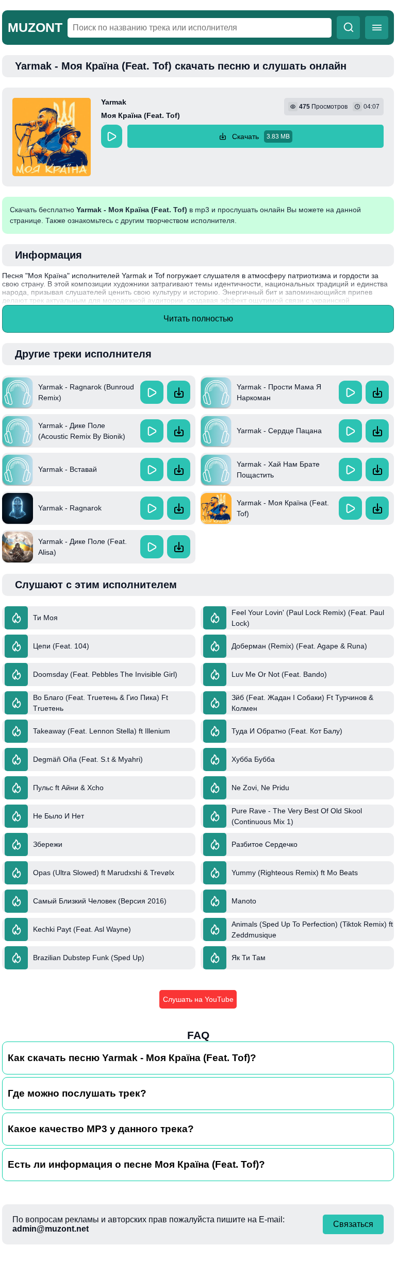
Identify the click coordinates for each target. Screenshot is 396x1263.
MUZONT (35, 27)
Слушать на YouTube (198, 999)
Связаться (353, 1224)
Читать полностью (198, 318)
